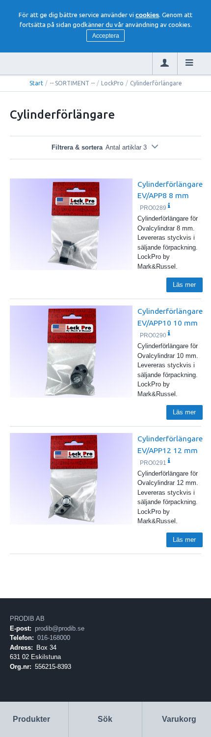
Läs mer (184, 284)
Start (36, 83)
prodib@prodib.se (59, 628)
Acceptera (105, 35)
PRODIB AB (27, 618)
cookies (147, 15)
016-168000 (53, 637)
